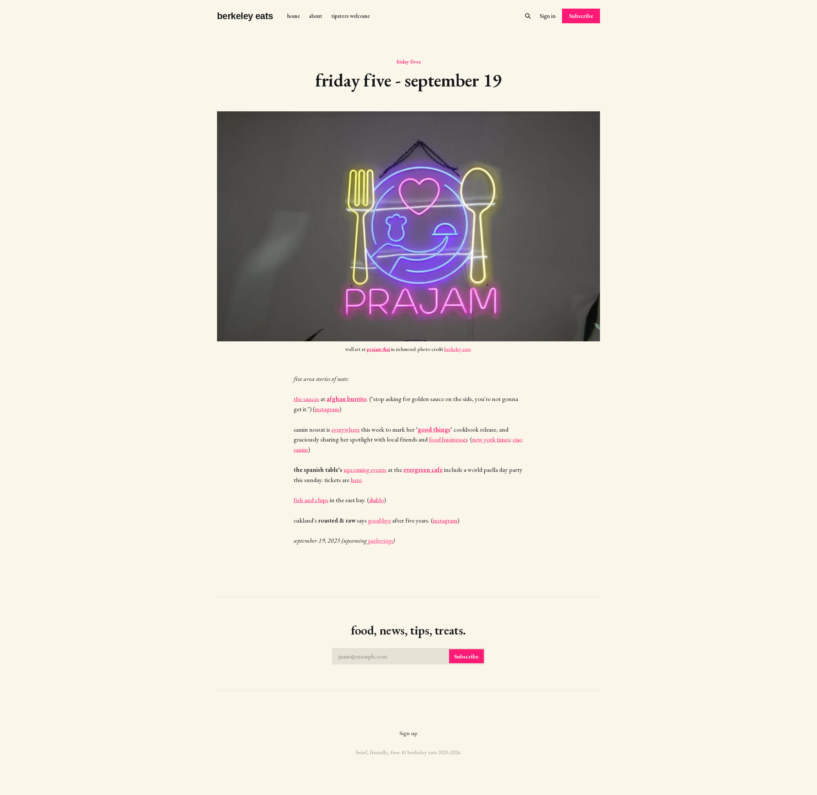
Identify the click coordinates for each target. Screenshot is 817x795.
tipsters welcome (350, 15)
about (315, 15)
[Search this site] (528, 16)
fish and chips (311, 500)
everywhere (345, 429)
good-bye (379, 520)
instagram (327, 409)
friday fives (409, 61)
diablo (376, 500)
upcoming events (364, 469)
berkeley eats (245, 16)
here (356, 480)
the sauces (306, 399)
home (293, 15)
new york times (491, 439)
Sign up (408, 733)
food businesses (448, 439)
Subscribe (581, 16)
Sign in (548, 15)
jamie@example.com (408, 656)
